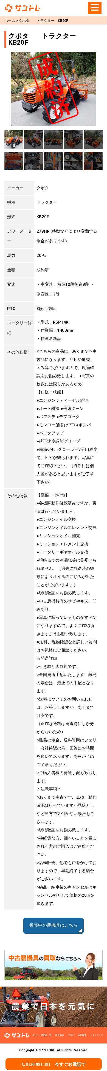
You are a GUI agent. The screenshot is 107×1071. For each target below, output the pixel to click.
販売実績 (59, 1035)
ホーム (35, 1035)
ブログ (71, 1035)
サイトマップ (96, 1035)
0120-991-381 (56, 1064)
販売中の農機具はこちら (53, 925)
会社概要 (82, 1035)
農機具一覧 (46, 1035)
